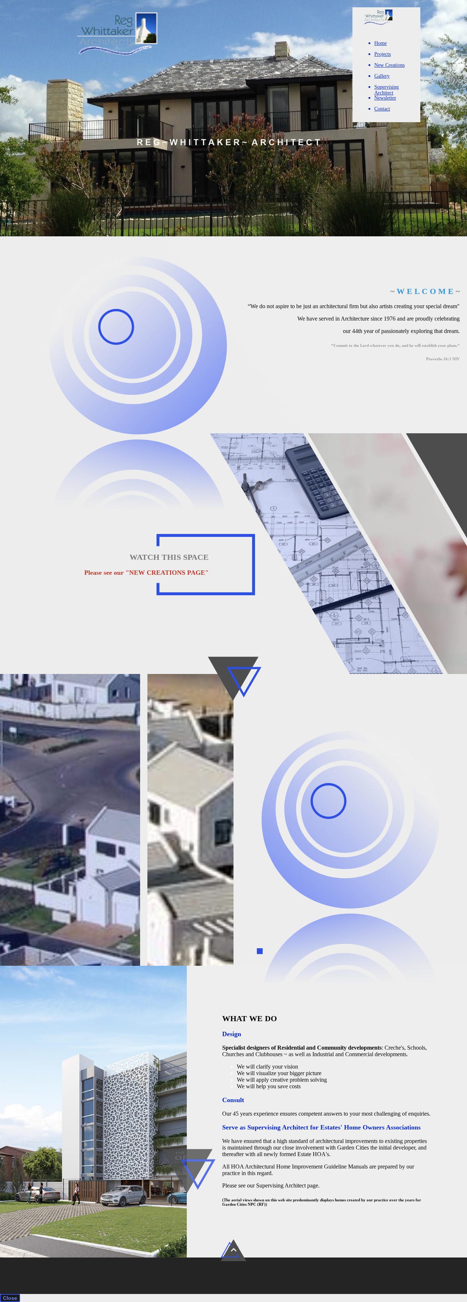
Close (10, 1298)
